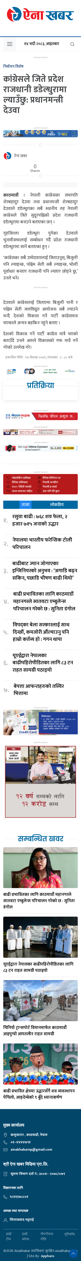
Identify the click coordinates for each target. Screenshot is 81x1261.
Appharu (47, 1256)
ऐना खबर (20, 156)
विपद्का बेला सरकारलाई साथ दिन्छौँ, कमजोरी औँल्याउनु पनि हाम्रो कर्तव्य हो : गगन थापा (41, 632)
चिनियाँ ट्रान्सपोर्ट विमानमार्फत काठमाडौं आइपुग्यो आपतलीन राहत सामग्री (35, 1031)
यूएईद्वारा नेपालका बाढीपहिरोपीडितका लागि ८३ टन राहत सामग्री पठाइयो (43, 663)
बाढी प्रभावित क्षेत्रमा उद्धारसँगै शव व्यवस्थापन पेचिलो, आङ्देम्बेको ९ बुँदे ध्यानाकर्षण (39, 1094)
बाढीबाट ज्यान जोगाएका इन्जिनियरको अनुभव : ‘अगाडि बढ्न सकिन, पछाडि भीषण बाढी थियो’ (44, 571)
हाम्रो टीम (8, 1237)
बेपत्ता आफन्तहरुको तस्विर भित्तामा (39, 690)
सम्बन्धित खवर (40, 839)
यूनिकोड (69, 1234)
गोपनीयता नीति (46, 1237)
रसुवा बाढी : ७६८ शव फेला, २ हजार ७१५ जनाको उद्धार (39, 520)
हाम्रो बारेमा (25, 1237)
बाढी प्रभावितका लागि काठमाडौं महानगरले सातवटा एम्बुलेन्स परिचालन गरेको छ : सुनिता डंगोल (44, 602)
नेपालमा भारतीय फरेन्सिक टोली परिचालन (42, 544)
